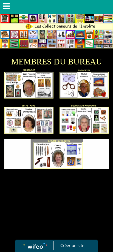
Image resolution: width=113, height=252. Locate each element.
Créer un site (72, 245)
